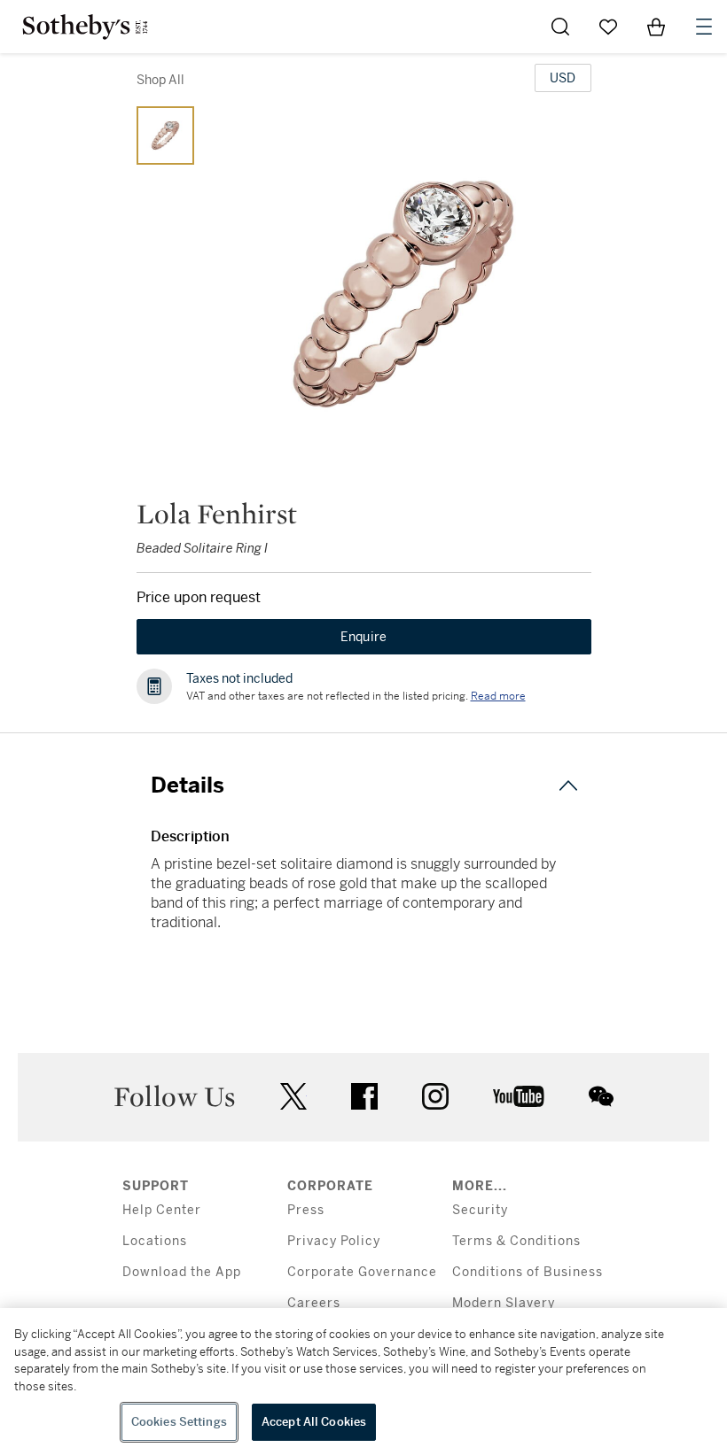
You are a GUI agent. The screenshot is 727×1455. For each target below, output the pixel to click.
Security (480, 1210)
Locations (154, 1241)
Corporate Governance (362, 1272)
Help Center (161, 1210)
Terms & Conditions (516, 1241)
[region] (363, 1381)
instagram (435, 1096)
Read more (498, 696)
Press (305, 1210)
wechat (601, 1096)
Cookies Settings (179, 1421)
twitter (293, 1097)
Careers (313, 1303)
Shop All (160, 80)
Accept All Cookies (314, 1421)
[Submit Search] (560, 26)
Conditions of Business (527, 1272)
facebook (364, 1096)
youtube (518, 1096)
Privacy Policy (333, 1241)
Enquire (363, 637)
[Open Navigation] (704, 26)
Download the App (181, 1272)
